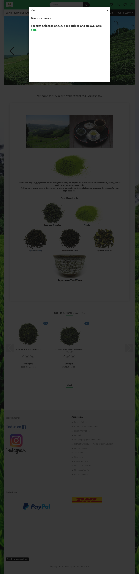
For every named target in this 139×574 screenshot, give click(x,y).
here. (34, 29)
